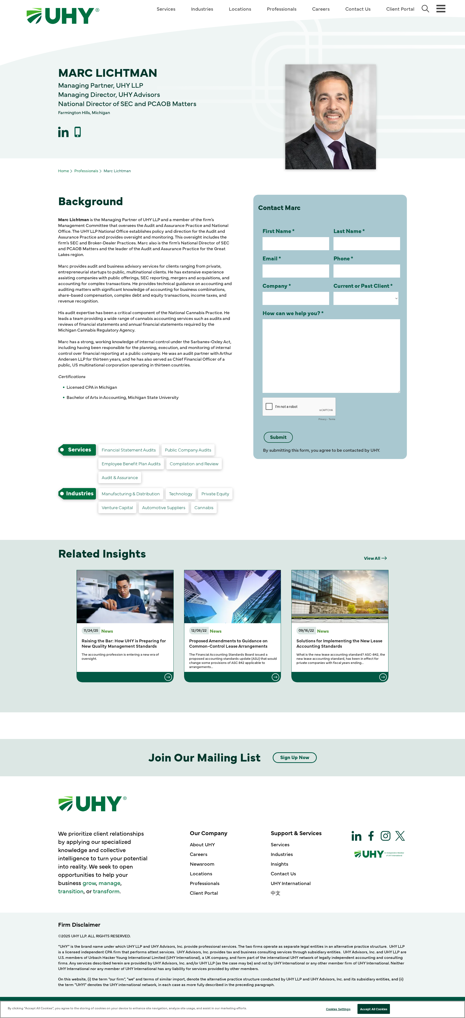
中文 (275, 892)
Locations (240, 8)
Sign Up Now (294, 757)
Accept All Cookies (373, 1009)
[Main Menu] (440, 8)
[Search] (425, 8)
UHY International (291, 883)
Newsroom (202, 863)
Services (166, 8)
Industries (202, 8)
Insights (279, 863)
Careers (321, 8)
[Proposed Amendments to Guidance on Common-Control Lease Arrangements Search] (232, 677)
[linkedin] (63, 132)
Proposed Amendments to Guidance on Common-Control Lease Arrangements (228, 643)
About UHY (202, 844)
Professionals (281, 8)
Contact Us (358, 8)
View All (372, 558)
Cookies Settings (338, 1009)
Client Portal (400, 8)
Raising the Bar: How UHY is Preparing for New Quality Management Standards (124, 643)
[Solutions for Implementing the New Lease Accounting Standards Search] (340, 677)
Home (63, 170)
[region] (232, 1009)
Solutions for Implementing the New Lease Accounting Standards (339, 643)
